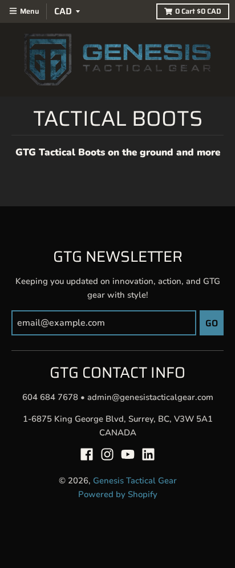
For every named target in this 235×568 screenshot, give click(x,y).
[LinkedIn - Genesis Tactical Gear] (148, 454)
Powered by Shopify (117, 494)
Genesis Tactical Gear (135, 480)
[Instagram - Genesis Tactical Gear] (107, 454)
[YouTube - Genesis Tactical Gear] (128, 454)
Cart (198, 11)
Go (211, 323)
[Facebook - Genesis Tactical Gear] (87, 454)
